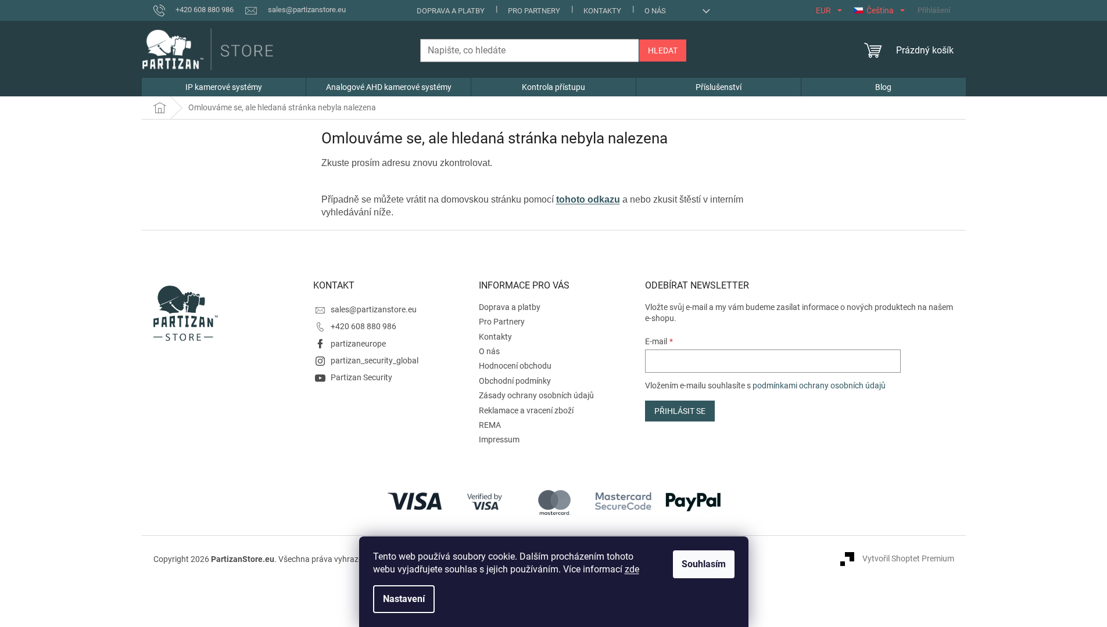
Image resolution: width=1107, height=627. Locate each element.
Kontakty (602, 10)
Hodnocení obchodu (515, 365)
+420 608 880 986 (363, 326)
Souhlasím (704, 564)
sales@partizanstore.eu (374, 309)
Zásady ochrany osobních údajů (536, 395)
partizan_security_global (374, 360)
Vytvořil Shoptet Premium (908, 558)
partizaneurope (358, 343)
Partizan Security (361, 377)
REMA (490, 425)
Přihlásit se (679, 411)
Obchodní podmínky (515, 380)
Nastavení (404, 598)
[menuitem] (224, 87)
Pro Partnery (534, 10)
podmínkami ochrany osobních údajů (819, 385)
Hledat (663, 50)
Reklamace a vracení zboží (526, 410)
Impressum (499, 439)
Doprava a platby (451, 10)
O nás (655, 10)
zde (632, 569)
